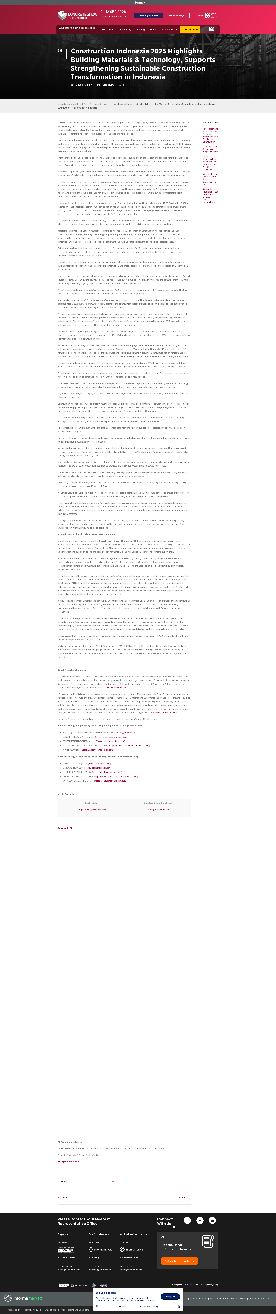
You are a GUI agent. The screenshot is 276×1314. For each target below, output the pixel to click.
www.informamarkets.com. (165, 712)
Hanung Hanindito (84, 85)
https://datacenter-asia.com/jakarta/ (112, 781)
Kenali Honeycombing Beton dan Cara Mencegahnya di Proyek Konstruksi (210, 163)
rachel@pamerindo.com (68, 1269)
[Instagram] (187, 1220)
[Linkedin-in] (212, 1220)
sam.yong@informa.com (100, 1269)
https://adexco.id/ (125, 733)
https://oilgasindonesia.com (97, 768)
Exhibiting (125, 29)
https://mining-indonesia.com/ (96, 763)
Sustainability (169, 29)
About (112, 29)
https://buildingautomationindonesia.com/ (129, 745)
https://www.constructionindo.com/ (107, 741)
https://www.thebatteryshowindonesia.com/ (115, 776)
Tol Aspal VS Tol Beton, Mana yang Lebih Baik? (210, 149)
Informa (138, 2)
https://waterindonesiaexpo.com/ (98, 750)
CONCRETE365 (190, 29)
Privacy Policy (212, 1285)
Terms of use (49, 1309)
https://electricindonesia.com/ (107, 772)
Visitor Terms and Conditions (75, 1309)
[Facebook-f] (200, 1220)
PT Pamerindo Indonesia (196, 1285)
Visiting (140, 29)
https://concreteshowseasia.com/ (112, 737)
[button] (9, 1306)
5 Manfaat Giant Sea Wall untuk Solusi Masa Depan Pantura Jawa (210, 179)
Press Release (108, 85)
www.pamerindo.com (116, 688)
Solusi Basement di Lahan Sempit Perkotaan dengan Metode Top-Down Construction (210, 135)
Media (153, 29)
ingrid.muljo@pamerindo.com (92, 810)
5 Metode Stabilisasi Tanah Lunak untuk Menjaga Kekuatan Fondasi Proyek (210, 196)
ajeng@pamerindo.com (158, 810)
